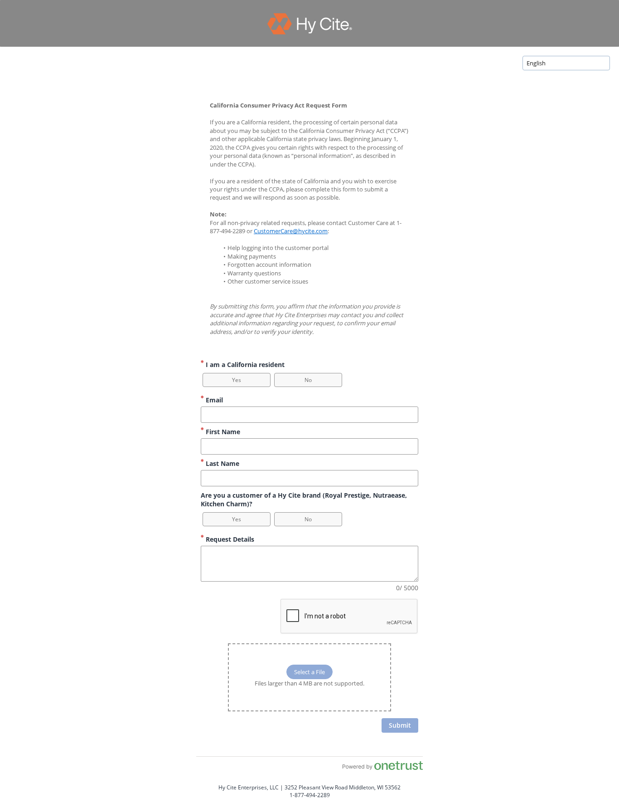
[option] (237, 380)
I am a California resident (244, 364)
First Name (222, 431)
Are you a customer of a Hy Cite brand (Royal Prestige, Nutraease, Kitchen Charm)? (304, 499)
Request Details (229, 539)
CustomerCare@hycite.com (291, 231)
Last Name (221, 463)
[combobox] (566, 63)
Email (213, 400)
